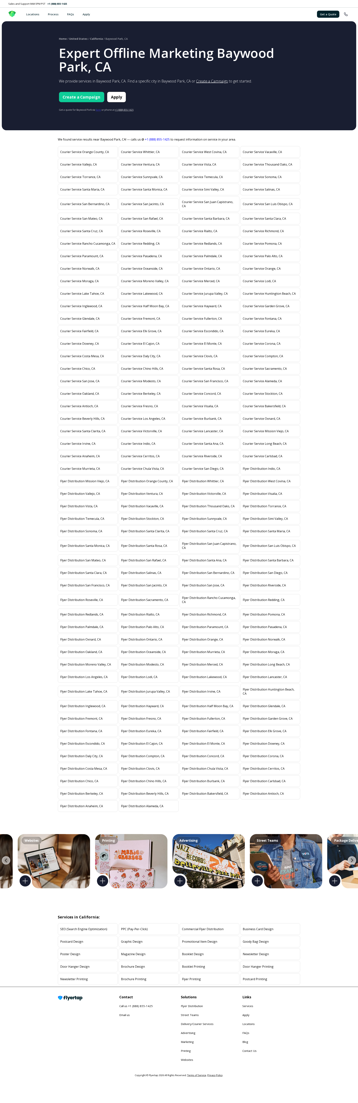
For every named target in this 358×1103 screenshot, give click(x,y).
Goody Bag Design (256, 942)
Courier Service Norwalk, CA (79, 269)
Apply (86, 14)
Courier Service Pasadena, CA (141, 256)
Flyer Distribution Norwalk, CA (264, 639)
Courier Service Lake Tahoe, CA (82, 294)
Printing (186, 1051)
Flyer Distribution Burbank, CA (203, 781)
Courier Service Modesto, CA (141, 381)
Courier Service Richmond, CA (263, 231)
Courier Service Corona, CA (261, 344)
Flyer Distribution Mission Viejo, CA (84, 481)
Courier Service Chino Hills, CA (142, 369)
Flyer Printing (191, 979)
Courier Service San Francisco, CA (205, 381)
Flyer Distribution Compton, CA (142, 756)
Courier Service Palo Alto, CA (262, 256)
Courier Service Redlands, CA (202, 244)
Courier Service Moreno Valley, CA (145, 281)
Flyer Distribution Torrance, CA (264, 506)
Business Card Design (258, 929)
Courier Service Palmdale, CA (202, 256)
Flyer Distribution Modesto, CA (142, 664)
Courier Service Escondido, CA (202, 331)
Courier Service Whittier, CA (140, 152)
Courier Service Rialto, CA (199, 231)
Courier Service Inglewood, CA (81, 306)
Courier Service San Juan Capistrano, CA (207, 204)
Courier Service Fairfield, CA (79, 331)
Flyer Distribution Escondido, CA (82, 743)
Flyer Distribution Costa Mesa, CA (83, 769)
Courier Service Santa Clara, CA (264, 218)
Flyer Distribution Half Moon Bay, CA (207, 706)
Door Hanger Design (75, 967)
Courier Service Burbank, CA (202, 419)
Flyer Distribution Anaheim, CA (81, 806)
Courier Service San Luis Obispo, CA (268, 204)
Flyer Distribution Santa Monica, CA (85, 546)
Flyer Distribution (192, 1006)
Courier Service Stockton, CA (262, 394)
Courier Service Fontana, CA (262, 319)
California (96, 38)
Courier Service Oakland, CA (79, 394)
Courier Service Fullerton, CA (202, 319)
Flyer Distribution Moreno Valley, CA (85, 664)
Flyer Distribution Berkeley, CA (81, 794)
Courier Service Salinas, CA (261, 189)
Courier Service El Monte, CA (202, 344)
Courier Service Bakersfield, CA (264, 406)
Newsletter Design (256, 954)
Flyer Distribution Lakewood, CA (204, 677)
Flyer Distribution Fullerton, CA (203, 718)
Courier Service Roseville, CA (141, 231)
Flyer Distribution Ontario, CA (141, 639)
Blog (245, 1042)
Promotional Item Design (199, 942)
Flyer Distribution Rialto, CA (140, 614)
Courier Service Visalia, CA (200, 406)
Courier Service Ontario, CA (201, 269)
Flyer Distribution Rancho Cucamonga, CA (209, 600)
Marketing (187, 1042)
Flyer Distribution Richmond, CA (204, 614)
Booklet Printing (193, 967)
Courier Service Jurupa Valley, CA (205, 294)
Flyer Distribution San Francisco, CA (85, 585)
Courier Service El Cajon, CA (140, 344)
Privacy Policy (215, 1075)
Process (53, 14)
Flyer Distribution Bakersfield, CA (205, 794)
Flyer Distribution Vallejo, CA (80, 494)
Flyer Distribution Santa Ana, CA (204, 560)
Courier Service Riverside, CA (202, 456)
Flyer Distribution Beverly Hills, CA (145, 794)
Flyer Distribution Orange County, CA (147, 481)
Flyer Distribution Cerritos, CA (264, 769)
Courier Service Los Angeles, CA (143, 419)
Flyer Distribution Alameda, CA (142, 806)
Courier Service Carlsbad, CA (262, 456)
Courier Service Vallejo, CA (78, 164)
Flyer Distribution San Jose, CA (203, 585)
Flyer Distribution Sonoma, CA (81, 531)
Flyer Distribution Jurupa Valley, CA (145, 691)
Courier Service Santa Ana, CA (202, 444)
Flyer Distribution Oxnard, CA (80, 639)
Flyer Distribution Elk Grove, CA (264, 731)
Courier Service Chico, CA (77, 369)
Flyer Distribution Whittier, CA (203, 481)
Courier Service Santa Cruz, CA (81, 231)
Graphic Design (131, 942)
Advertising (188, 1033)
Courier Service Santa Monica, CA (144, 189)
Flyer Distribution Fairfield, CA (202, 731)
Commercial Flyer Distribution (203, 929)
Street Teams (190, 1015)
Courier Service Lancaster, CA (202, 431)
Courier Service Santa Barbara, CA (206, 218)
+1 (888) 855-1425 (57, 3)
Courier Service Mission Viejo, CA (266, 431)
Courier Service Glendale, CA (80, 319)
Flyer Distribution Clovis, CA (140, 769)
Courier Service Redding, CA (140, 244)
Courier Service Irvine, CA (77, 444)
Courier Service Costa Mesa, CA (82, 356)
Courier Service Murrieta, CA (80, 469)
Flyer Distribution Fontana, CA (81, 731)
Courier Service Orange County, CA (84, 152)
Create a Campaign (212, 81)
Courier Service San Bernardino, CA (84, 204)
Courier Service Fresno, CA (139, 406)
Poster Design (70, 954)
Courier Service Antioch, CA (79, 406)
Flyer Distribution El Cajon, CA (142, 743)
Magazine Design (133, 954)
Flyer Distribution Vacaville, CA (142, 506)
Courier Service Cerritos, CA (140, 456)
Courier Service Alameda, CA (262, 381)
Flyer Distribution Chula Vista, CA (205, 769)
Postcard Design (71, 942)
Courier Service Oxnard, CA (261, 419)
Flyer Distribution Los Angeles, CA (84, 677)
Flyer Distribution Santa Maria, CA (266, 531)
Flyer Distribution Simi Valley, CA (265, 519)
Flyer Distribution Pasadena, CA (265, 627)
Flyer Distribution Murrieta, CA (203, 652)
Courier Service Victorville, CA (141, 431)
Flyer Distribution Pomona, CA (264, 614)
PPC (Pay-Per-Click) (134, 929)
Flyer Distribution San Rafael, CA (143, 560)
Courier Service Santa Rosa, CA (203, 369)
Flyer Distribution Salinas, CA (141, 573)
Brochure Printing (133, 979)
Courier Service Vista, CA (199, 164)
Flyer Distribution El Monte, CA (203, 743)
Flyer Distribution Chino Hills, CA (143, 781)
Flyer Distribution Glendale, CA (264, 706)
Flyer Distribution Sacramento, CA (144, 600)
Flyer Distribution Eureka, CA (141, 731)
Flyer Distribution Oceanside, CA (143, 652)
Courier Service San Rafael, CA (142, 218)
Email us (124, 1015)
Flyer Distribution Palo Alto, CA (142, 627)
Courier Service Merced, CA (201, 281)
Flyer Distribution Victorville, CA (204, 494)
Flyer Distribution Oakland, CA (81, 652)
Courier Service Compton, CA (263, 356)
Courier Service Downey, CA (79, 344)
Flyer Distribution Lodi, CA (139, 677)
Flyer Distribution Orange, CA (202, 639)
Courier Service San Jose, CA (79, 381)
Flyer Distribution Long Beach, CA (266, 664)
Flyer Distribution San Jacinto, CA (144, 585)
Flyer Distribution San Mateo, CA (83, 560)
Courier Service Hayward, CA (202, 306)
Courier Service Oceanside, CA (142, 269)
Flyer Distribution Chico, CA (79, 781)
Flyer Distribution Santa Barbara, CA (268, 560)
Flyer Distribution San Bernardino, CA (208, 573)
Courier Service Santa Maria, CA (82, 189)
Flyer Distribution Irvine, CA (201, 691)
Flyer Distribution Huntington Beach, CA (268, 691)
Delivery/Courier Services (197, 1024)
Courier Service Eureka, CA (261, 331)
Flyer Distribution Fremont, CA (81, 718)
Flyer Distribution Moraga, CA (263, 652)
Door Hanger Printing (258, 967)
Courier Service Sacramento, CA (265, 369)
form (98, 109)
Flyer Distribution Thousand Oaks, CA (208, 506)
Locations (32, 14)
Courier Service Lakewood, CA (142, 294)
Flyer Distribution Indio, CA (261, 469)
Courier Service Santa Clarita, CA (82, 431)
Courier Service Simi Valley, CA (203, 189)
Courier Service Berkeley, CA (141, 394)
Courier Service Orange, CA (262, 269)
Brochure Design (133, 967)
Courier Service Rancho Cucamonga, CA (87, 244)
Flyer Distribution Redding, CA (264, 600)
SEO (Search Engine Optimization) (83, 929)
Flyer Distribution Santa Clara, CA (83, 573)
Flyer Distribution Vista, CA (79, 506)
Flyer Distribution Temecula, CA (82, 519)
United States (78, 38)
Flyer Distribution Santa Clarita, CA (145, 531)
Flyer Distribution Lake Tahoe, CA (83, 691)
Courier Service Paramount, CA (81, 256)
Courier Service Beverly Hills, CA (82, 419)
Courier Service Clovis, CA (199, 356)
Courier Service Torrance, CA (80, 177)
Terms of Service (196, 1075)
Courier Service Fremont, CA (140, 319)
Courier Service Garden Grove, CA (266, 306)
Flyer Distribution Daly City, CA (81, 756)
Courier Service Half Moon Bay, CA (145, 306)
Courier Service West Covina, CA (204, 152)
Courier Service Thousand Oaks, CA (267, 164)
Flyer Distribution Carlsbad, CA (264, 781)
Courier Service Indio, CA (138, 444)
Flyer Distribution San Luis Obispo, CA (269, 546)
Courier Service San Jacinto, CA (142, 204)
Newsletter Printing (74, 979)
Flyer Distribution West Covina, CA (267, 481)
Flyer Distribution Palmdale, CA (81, 627)
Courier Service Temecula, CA (202, 177)
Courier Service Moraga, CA (79, 281)
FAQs (70, 14)
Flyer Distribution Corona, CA (263, 756)
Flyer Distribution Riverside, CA (264, 585)
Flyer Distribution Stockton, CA (142, 519)
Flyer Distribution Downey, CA (264, 743)
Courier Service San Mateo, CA (81, 218)
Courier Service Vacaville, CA (262, 152)
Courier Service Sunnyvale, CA (142, 177)
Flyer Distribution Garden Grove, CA (268, 718)
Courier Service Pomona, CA (262, 244)
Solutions (189, 997)
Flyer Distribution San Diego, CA (265, 573)
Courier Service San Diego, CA (203, 469)
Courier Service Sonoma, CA (262, 177)
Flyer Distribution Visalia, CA (262, 494)
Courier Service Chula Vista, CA (142, 469)
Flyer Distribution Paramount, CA (205, 627)
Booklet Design (193, 954)
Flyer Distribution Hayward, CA (142, 706)
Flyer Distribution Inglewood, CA (82, 706)
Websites (187, 1060)
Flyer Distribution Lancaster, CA (265, 677)
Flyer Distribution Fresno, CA (141, 718)
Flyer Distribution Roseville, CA (81, 600)
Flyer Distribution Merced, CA (202, 664)
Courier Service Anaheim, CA (80, 456)
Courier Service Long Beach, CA (265, 444)
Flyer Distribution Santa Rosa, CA (144, 546)
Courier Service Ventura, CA (140, 164)
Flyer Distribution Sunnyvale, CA (204, 519)
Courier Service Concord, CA (201, 394)
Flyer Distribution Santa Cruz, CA (205, 531)
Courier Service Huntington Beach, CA (269, 294)
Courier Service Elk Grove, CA (141, 331)
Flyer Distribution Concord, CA (203, 756)
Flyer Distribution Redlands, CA (81, 614)
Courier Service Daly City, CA (140, 356)
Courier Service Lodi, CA (259, 281)
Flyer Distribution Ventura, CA (142, 494)
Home (63, 38)
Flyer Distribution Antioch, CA (263, 794)
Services (247, 1006)
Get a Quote (328, 14)
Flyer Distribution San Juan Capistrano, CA (209, 546)
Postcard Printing (255, 979)
